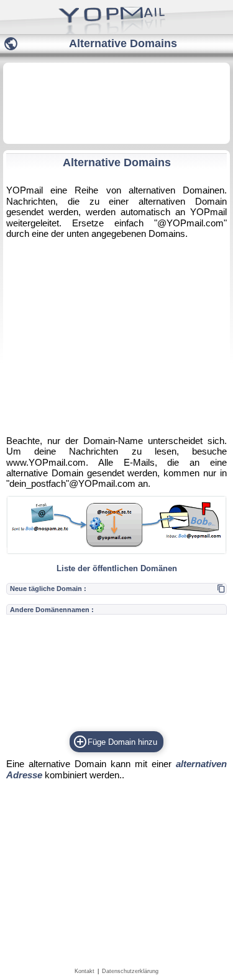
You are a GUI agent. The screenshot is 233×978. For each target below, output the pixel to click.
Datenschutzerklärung (130, 971)
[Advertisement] (116, 102)
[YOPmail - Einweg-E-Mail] (116, 31)
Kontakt (84, 971)
